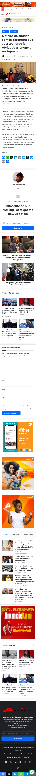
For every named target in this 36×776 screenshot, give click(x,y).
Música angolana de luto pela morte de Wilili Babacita (26, 310)
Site (3, 397)
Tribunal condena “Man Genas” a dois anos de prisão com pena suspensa (9, 333)
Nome (4, 380)
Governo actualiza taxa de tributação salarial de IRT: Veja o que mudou (24, 568)
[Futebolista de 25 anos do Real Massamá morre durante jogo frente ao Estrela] (9, 654)
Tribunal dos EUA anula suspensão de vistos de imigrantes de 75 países (9, 311)
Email (4, 389)
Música (23, 754)
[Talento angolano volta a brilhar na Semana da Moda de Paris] (7, 559)
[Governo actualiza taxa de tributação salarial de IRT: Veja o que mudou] (7, 568)
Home (5, 27)
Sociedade (14, 31)
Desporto (10, 757)
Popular (5, 534)
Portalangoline (18, 751)
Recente (16, 534)
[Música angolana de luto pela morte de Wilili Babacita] (26, 302)
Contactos (26, 757)
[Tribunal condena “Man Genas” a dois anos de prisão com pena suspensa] (9, 323)
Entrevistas (17, 757)
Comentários (28, 534)
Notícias (11, 27)
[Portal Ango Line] (13, 13)
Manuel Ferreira (9, 56)
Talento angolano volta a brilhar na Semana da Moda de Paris (24, 559)
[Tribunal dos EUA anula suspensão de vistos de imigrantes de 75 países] (9, 302)
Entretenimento (15, 754)
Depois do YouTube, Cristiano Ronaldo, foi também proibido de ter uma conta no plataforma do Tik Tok (24, 579)
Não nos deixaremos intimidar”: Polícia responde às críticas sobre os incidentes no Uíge (26, 333)
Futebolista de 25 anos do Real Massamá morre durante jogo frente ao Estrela (9, 665)
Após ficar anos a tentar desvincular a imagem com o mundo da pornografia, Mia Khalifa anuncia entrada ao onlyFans (24, 546)
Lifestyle (29, 754)
